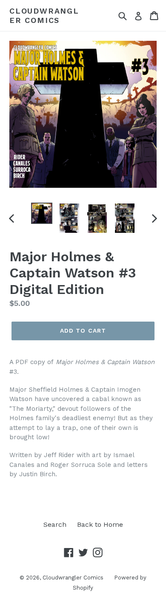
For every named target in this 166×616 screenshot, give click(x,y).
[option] (41, 213)
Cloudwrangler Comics (44, 15)
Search (54, 524)
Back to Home (100, 524)
